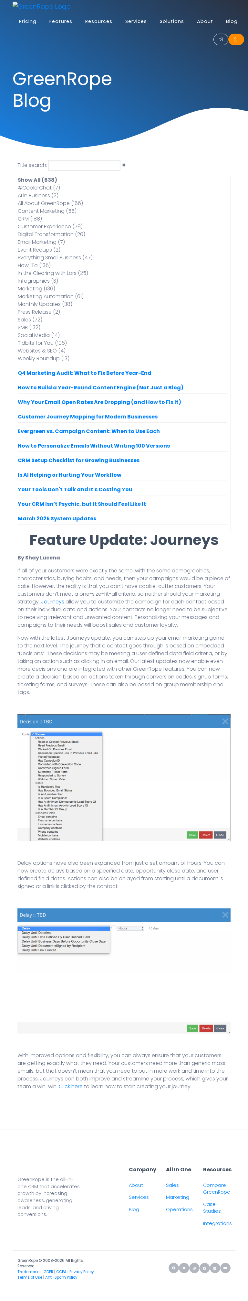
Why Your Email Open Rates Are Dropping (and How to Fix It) (99, 402)
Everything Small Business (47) (55, 257)
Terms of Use (29, 1277)
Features (60, 21)
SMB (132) (29, 327)
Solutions (172, 21)
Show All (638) (37, 180)
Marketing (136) (36, 288)
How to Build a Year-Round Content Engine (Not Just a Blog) (100, 387)
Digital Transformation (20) (51, 234)
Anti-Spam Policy (61, 1277)
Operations (179, 1209)
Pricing (27, 21)
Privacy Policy (81, 1271)
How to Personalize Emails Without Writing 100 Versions (94, 446)
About (205, 21)
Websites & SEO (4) (42, 350)
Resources (98, 21)
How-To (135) (34, 265)
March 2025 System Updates (57, 518)
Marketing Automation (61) (51, 296)
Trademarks (29, 1271)
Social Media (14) (39, 335)
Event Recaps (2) (39, 250)
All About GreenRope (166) (50, 203)
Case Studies (212, 1208)
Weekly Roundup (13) (43, 358)
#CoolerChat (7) (39, 187)
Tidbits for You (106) (42, 343)
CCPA (61, 1271)
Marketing (177, 1197)
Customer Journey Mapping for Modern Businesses (88, 416)
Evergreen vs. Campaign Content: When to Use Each (89, 431)
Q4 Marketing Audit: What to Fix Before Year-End (84, 373)
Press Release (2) (39, 312)
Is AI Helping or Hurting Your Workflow (69, 475)
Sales (172, 1185)
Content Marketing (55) (47, 211)
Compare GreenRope (216, 1189)
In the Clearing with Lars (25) (53, 273)
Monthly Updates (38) (45, 304)
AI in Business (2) (38, 195)
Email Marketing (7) (41, 242)
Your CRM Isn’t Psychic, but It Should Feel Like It (82, 504)
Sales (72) (30, 319)
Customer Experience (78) (50, 226)
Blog (232, 21)
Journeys (52, 601)
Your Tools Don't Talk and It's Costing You (75, 489)
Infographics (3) (38, 281)
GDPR (48, 1271)
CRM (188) (30, 218)
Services (136, 21)
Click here (71, 1086)
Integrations (217, 1223)
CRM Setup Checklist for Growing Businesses (79, 460)
